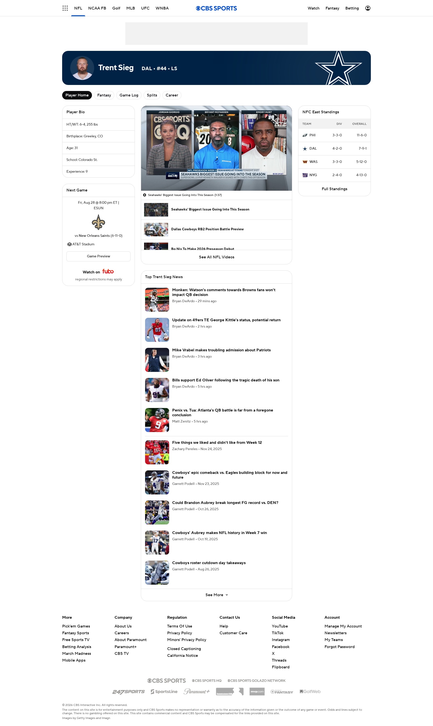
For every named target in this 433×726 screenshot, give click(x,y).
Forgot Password (339, 646)
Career (172, 95)
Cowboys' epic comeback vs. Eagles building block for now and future (229, 475)
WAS (313, 162)
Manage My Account (343, 626)
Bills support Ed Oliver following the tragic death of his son (225, 380)
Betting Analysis (76, 646)
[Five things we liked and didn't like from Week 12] (157, 452)
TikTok (277, 633)
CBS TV (122, 653)
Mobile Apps (73, 660)
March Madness (76, 653)
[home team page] (98, 222)
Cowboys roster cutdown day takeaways (209, 562)
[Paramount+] (197, 690)
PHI (312, 135)
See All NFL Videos (216, 257)
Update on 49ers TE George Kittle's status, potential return (226, 320)
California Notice (182, 655)
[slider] (216, 176)
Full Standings (334, 188)
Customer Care (233, 633)
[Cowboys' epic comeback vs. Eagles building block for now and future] (157, 482)
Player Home (77, 95)
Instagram (281, 639)
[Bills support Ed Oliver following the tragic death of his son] (157, 390)
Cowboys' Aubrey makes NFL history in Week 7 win (219, 532)
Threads (279, 660)
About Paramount (131, 639)
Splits (152, 95)
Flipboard (281, 667)
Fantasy (104, 95)
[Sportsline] (164, 690)
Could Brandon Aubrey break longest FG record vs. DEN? (225, 502)
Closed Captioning (184, 648)
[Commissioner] (230, 689)
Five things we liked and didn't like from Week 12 (217, 442)
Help (224, 626)
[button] (65, 8)
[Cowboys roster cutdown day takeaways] (157, 573)
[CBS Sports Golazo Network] (257, 680)
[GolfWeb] (310, 691)
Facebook (280, 646)
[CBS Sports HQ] (207, 680)
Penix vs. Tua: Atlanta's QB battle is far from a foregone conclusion (222, 413)
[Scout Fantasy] (282, 691)
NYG (313, 175)
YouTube (280, 626)
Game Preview (98, 256)
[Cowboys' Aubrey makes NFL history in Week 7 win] (157, 543)
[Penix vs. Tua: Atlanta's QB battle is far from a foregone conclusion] (157, 420)
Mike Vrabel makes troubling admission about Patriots (221, 350)
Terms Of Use (179, 626)
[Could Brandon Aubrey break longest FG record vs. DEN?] (157, 512)
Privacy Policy (179, 633)
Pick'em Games (76, 626)
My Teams (333, 639)
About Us (123, 626)
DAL (313, 148)
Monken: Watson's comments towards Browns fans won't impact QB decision (223, 292)
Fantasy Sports (75, 633)
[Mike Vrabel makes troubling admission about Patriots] (157, 360)
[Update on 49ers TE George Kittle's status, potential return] (157, 330)
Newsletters (335, 633)
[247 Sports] (128, 690)
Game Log (129, 95)
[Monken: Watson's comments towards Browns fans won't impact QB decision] (157, 300)
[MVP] (257, 689)
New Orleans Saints (94, 236)
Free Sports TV (75, 639)
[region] (216, 148)
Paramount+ (126, 646)
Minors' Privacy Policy (186, 639)
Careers (122, 633)
